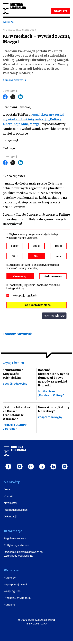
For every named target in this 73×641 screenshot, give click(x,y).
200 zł (36, 246)
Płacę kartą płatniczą (37, 305)
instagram (31, 466)
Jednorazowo (53, 276)
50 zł (14, 256)
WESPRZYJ (60, 11)
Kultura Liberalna (14, 8)
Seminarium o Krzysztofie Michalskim (13, 373)
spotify (65, 466)
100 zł (58, 246)
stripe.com (54, 315)
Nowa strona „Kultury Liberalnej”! (53, 409)
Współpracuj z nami (15, 584)
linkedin (53, 466)
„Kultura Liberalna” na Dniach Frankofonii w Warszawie (17, 413)
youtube (20, 466)
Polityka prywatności (16, 545)
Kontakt (8, 496)
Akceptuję (25, 295)
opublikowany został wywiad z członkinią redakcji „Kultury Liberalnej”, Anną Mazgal (33, 119)
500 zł (14, 246)
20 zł (36, 256)
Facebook (5, 96)
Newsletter (10, 503)
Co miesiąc (20, 276)
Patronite (9, 604)
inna (58, 256)
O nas (7, 489)
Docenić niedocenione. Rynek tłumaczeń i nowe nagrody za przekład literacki (53, 377)
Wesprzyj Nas (12, 591)
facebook (8, 466)
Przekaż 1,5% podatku (17, 597)
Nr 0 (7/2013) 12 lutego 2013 (19, 29)
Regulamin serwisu (15, 538)
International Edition (16, 509)
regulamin (31, 295)
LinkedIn (20, 96)
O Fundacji (10, 516)
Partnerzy (10, 577)
